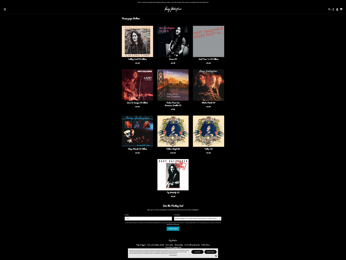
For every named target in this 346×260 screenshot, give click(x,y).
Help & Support (141, 245)
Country (177, 215)
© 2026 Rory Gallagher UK (173, 247)
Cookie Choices (205, 245)
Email (126, 215)
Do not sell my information (192, 245)
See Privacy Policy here (173, 224)
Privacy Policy (179, 245)
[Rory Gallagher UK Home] (173, 9)
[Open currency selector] (333, 9)
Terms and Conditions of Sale (155, 245)
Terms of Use (169, 245)
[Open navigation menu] (5, 9)
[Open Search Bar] (329, 9)
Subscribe (173, 228)
